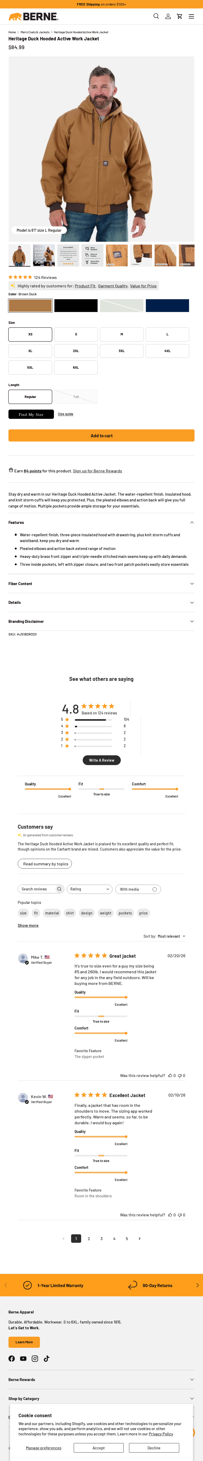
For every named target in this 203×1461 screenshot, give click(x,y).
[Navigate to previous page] (63, 1238)
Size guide (65, 414)
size (23, 913)
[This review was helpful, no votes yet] (170, 1075)
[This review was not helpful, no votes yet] (180, 1075)
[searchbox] (36, 889)
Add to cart (102, 435)
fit (36, 913)
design (87, 913)
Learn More (24, 1342)
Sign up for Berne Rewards (97, 470)
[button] (180, 16)
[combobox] (90, 889)
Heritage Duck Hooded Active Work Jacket (81, 32)
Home (12, 32)
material (52, 913)
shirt (70, 913)
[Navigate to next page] (140, 1238)
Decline (153, 1447)
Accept (99, 1447)
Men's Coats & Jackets (35, 32)
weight (105, 913)
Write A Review (101, 760)
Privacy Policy (161, 1433)
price (143, 913)
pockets (125, 913)
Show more (28, 925)
